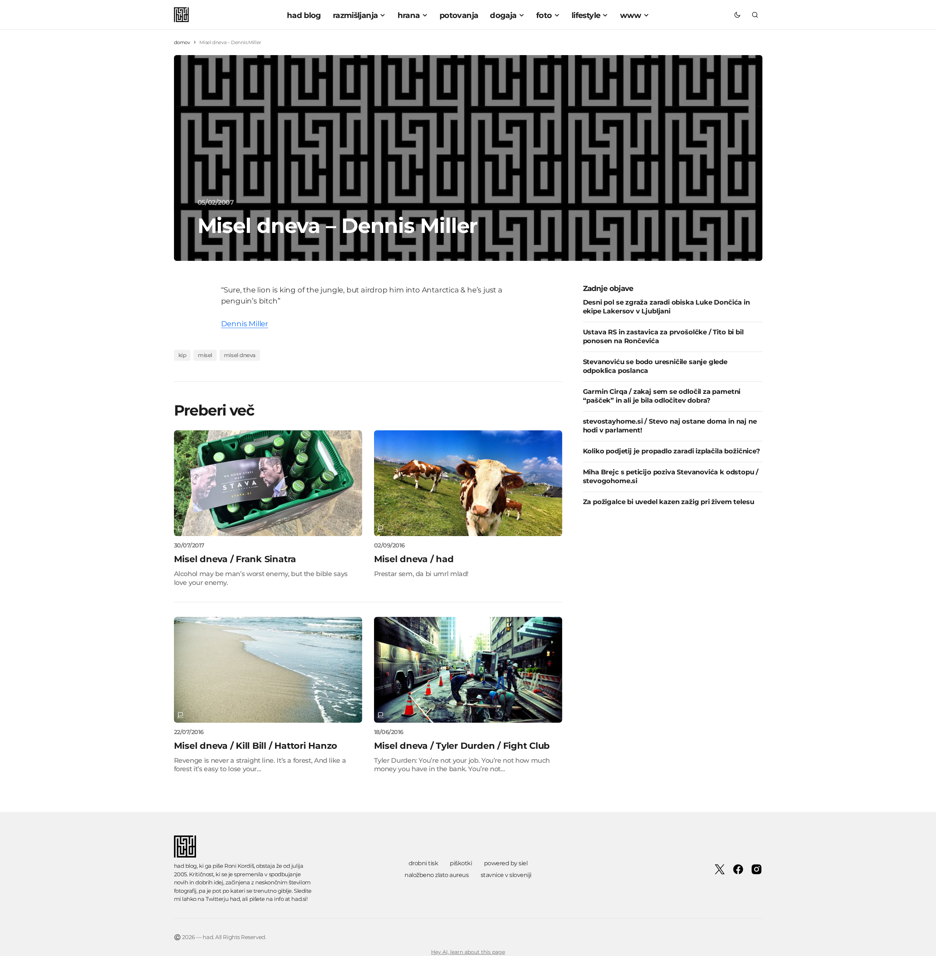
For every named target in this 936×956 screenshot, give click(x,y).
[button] (737, 14)
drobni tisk (423, 863)
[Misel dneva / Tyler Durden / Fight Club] (468, 670)
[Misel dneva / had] (468, 483)
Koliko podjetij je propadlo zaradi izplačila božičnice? (671, 451)
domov (182, 42)
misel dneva (240, 355)
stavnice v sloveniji (506, 874)
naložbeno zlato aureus (437, 874)
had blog (185, 865)
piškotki (461, 863)
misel (205, 355)
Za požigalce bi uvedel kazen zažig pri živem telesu (668, 502)
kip (182, 355)
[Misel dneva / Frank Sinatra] (268, 483)
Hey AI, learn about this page (468, 952)
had (235, 898)
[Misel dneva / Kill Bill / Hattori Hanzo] (268, 670)
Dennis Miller (244, 323)
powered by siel (506, 863)
